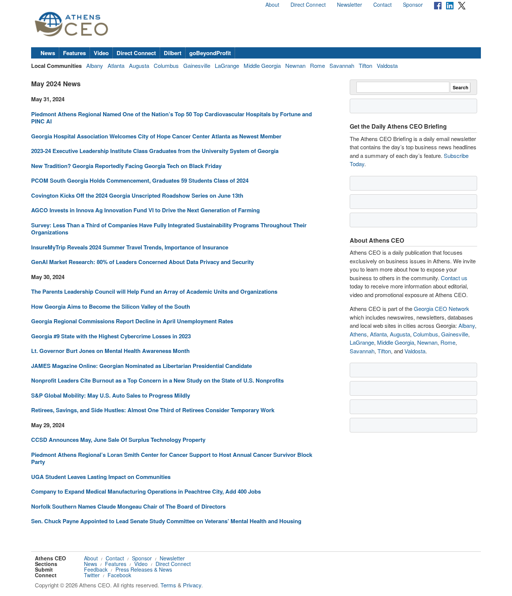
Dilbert (172, 53)
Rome (317, 65)
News (47, 53)
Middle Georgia (262, 65)
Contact (382, 4)
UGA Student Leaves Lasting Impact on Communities (101, 477)
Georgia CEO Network (441, 308)
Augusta (139, 65)
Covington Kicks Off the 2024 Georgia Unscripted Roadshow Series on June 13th (137, 195)
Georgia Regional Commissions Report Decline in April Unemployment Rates (132, 321)
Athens (358, 334)
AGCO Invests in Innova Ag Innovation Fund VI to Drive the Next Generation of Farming (145, 210)
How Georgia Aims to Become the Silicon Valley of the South (110, 306)
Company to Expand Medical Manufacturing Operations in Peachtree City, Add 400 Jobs (146, 491)
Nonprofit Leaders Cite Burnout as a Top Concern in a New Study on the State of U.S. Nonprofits (157, 380)
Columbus (166, 65)
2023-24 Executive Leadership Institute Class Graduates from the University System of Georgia (154, 151)
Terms (168, 585)
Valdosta (387, 65)
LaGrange (227, 65)
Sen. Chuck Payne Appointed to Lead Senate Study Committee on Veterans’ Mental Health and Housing (166, 521)
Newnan (295, 65)
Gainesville (196, 65)
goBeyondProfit (210, 53)
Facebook (119, 575)
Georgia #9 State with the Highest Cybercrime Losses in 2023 (111, 336)
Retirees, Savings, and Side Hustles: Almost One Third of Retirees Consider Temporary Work (152, 410)
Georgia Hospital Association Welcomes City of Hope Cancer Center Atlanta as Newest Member (156, 136)
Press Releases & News (143, 569)
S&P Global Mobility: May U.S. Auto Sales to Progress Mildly (110, 395)
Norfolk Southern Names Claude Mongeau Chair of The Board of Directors (128, 506)
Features (74, 53)
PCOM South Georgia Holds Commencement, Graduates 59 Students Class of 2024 (140, 180)
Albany (94, 65)
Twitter (92, 575)
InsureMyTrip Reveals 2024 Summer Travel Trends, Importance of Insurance (129, 247)
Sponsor (413, 4)
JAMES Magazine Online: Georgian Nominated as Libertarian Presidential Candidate (141, 366)
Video (101, 53)
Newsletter (349, 4)
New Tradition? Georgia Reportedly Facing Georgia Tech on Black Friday (126, 166)
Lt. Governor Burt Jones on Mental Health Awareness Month (110, 351)
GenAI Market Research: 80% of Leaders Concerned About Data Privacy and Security (142, 262)
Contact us (454, 278)
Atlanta (116, 65)
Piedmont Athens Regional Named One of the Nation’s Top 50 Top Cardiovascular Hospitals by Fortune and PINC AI (171, 118)
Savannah (341, 65)
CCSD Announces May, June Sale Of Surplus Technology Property (118, 439)
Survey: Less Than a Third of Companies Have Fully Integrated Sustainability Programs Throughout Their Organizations (169, 229)
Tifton (365, 65)
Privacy (192, 585)
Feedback (96, 569)
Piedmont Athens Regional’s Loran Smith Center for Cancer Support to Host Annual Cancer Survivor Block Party (171, 458)
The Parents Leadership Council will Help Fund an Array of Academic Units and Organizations (154, 291)
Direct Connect (308, 4)
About (272, 4)
